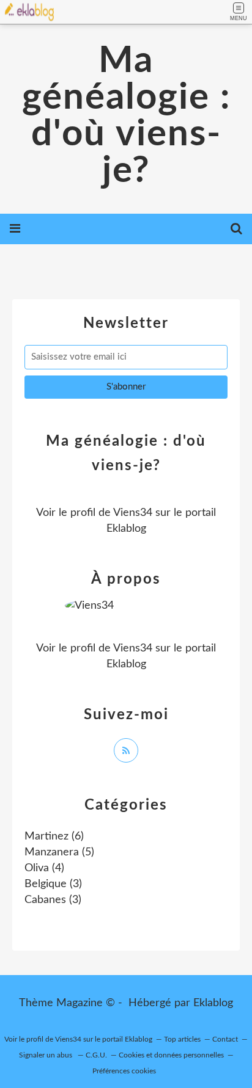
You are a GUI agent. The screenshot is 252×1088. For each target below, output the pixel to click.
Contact (225, 1039)
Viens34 (132, 512)
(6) (54, 836)
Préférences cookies (124, 1071)
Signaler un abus (46, 1055)
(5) (59, 852)
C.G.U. (96, 1055)
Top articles (182, 1039)
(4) (44, 868)
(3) (53, 884)
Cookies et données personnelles (171, 1055)
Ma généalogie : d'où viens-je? (126, 116)
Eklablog (213, 1003)
